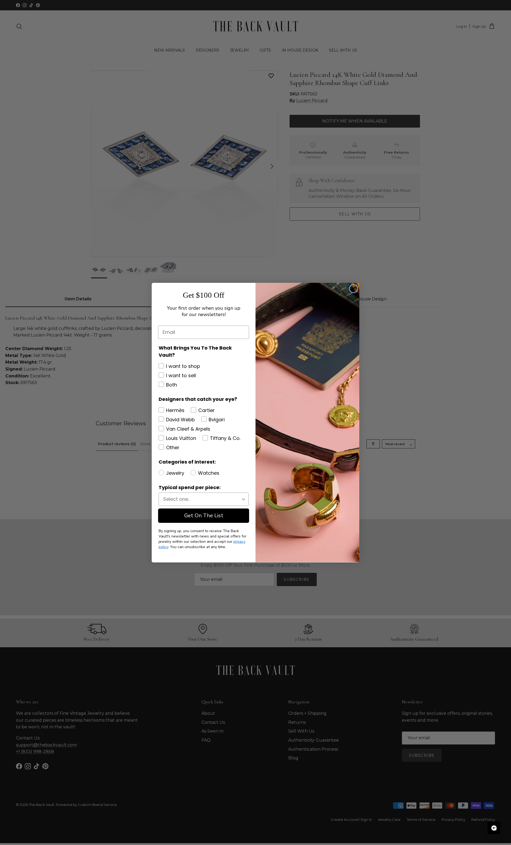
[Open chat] (494, 828)
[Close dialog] (353, 288)
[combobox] (202, 499)
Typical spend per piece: (190, 487)
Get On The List (203, 515)
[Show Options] (243, 499)
